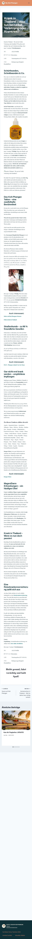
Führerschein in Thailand (10, 320)
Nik (6, 735)
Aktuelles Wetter (20, 935)
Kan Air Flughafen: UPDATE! (14, 732)
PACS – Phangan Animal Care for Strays (14, 365)
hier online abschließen (17, 643)
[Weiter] (28, 728)
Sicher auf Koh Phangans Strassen (12, 316)
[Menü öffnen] (28, 3)
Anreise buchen (7, 935)
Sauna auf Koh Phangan (6, 691)
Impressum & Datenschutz (11, 927)
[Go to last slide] (4, 728)
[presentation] (16, 720)
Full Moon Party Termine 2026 (12, 932)
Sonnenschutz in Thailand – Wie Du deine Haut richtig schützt (24, 693)
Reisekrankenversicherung (20, 595)
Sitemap (8, 926)
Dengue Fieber (7, 477)
